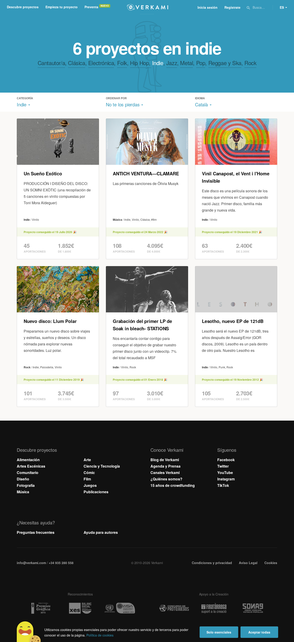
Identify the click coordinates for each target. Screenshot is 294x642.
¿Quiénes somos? (166, 479)
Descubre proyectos (23, 7)
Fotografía (26, 485)
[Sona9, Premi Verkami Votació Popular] (253, 608)
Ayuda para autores (101, 532)
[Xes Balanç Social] (80, 608)
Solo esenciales (218, 632)
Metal (186, 63)
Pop (200, 63)
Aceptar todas (259, 632)
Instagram (226, 479)
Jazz (171, 63)
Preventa (91, 7)
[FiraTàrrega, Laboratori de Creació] (214, 608)
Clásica (76, 63)
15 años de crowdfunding (172, 485)
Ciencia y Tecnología (102, 466)
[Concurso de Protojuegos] (174, 608)
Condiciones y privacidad (212, 562)
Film (87, 479)
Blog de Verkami (164, 459)
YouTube (225, 472)
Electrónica (101, 63)
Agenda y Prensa (165, 466)
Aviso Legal (248, 562)
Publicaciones (96, 491)
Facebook (226, 459)
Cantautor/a (51, 63)
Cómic (89, 472)
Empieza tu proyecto (61, 7)
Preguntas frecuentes (35, 532)
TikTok (223, 485)
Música (23, 491)
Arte (87, 459)
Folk (122, 63)
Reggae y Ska (224, 63)
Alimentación (28, 459)
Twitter (223, 466)
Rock (250, 63)
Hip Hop (139, 63)
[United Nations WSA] (120, 608)
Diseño (23, 479)
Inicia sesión (208, 7)
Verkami (147, 7)
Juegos (90, 485)
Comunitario (27, 472)
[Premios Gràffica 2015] (40, 608)
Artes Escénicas (31, 466)
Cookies (270, 562)
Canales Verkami (165, 472)
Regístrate (232, 7)
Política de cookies (99, 635)
